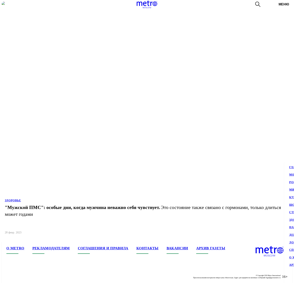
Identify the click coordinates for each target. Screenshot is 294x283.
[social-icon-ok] (25, 276)
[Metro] (147, 4)
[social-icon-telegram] (17, 276)
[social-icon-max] (33, 276)
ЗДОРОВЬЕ (13, 200)
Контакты (147, 248)
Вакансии (177, 248)
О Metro (15, 248)
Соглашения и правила (103, 248)
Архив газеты (210, 248)
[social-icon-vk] (9, 276)
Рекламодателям (51, 248)
